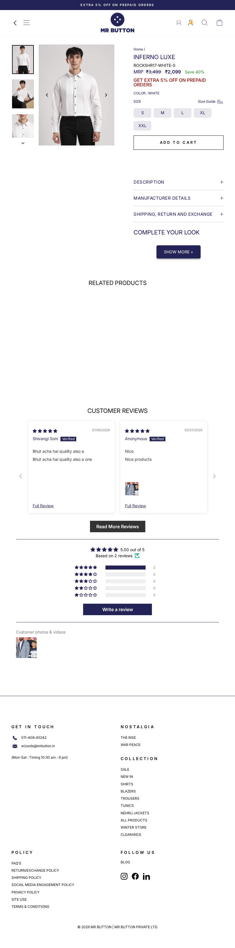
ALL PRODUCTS (134, 820)
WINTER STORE (133, 827)
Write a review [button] (117, 609)
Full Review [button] (43, 505)
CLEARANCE (131, 834)
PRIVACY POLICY (25, 892)
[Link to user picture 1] (132, 489)
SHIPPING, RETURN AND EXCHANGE (173, 214)
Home (138, 49)
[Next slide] (214, 476)
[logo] (117, 22)
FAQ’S (16, 863)
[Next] (105, 95)
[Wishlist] (178, 22)
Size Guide (207, 101)
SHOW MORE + (178, 251)
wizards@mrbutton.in (38, 746)
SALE (125, 769)
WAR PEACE (130, 745)
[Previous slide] (20, 476)
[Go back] (14, 22)
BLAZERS (128, 791)
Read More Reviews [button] (117, 526)
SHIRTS (127, 784)
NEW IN (127, 776)
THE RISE (128, 737)
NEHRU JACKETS (135, 813)
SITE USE (19, 899)
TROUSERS (130, 798)
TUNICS (127, 805)
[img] (45, 430)
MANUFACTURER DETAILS (162, 198)
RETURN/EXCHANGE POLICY (35, 870)
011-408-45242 (33, 738)
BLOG (125, 862)
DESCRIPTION (149, 182)
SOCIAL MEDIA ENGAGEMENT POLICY (42, 885)
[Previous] (47, 95)
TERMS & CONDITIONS (30, 906)
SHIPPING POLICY (26, 877)
